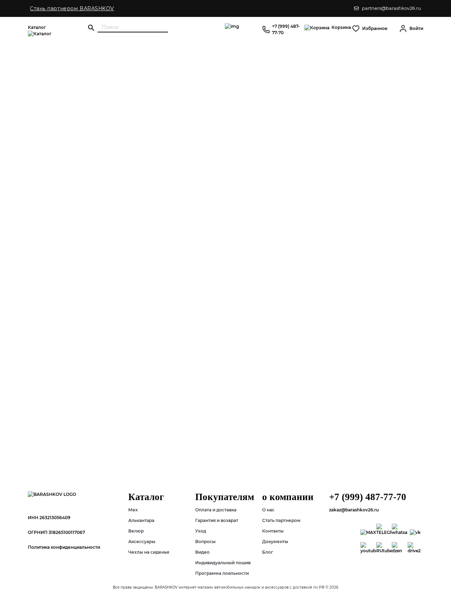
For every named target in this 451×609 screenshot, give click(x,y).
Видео (202, 552)
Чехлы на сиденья (148, 552)
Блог (267, 552)
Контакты (273, 531)
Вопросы (205, 541)
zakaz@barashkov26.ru (354, 509)
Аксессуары (141, 541)
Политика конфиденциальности (64, 547)
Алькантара (141, 520)
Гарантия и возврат (216, 520)
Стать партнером (281, 520)
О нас (268, 509)
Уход (200, 531)
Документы (275, 541)
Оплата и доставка (215, 509)
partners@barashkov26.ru (391, 8)
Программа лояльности (222, 573)
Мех (133, 509)
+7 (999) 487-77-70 (286, 29)
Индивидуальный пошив (223, 562)
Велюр (136, 531)
